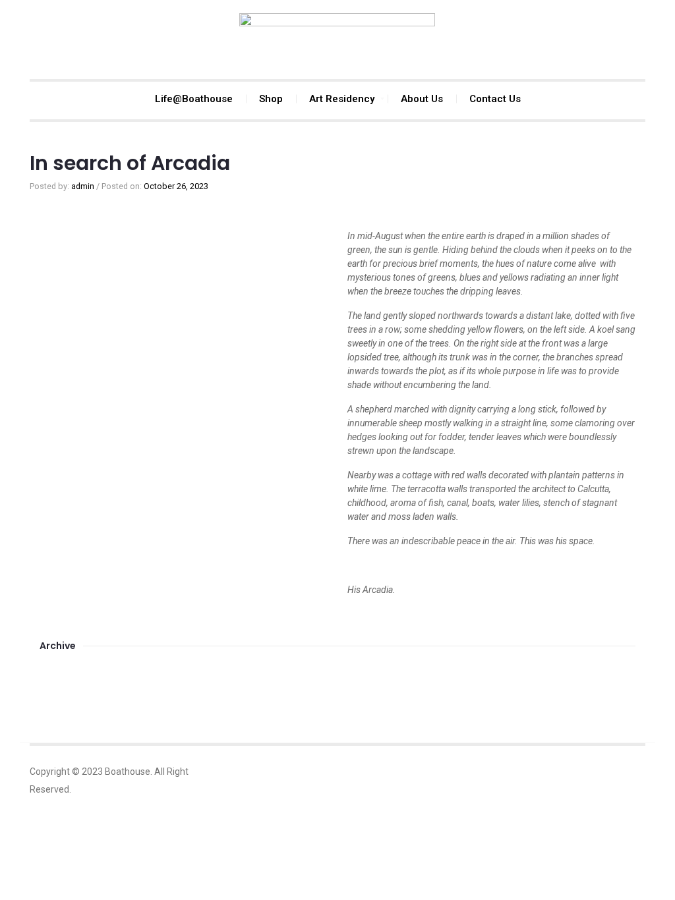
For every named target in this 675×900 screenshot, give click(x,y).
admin (82, 186)
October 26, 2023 (176, 186)
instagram (602, 772)
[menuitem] (194, 99)
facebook (572, 772)
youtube (631, 772)
